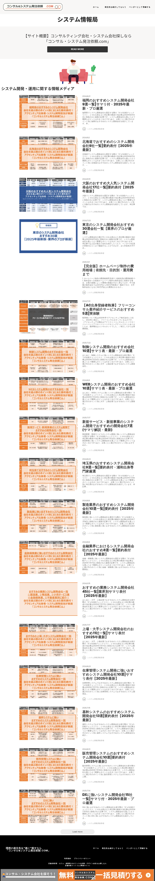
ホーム (96, 7)
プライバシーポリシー (82, 858)
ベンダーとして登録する (140, 7)
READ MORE (77, 49)
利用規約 (67, 858)
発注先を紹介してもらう (115, 7)
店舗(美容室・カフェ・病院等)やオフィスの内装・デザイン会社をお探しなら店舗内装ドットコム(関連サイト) (77, 864)
